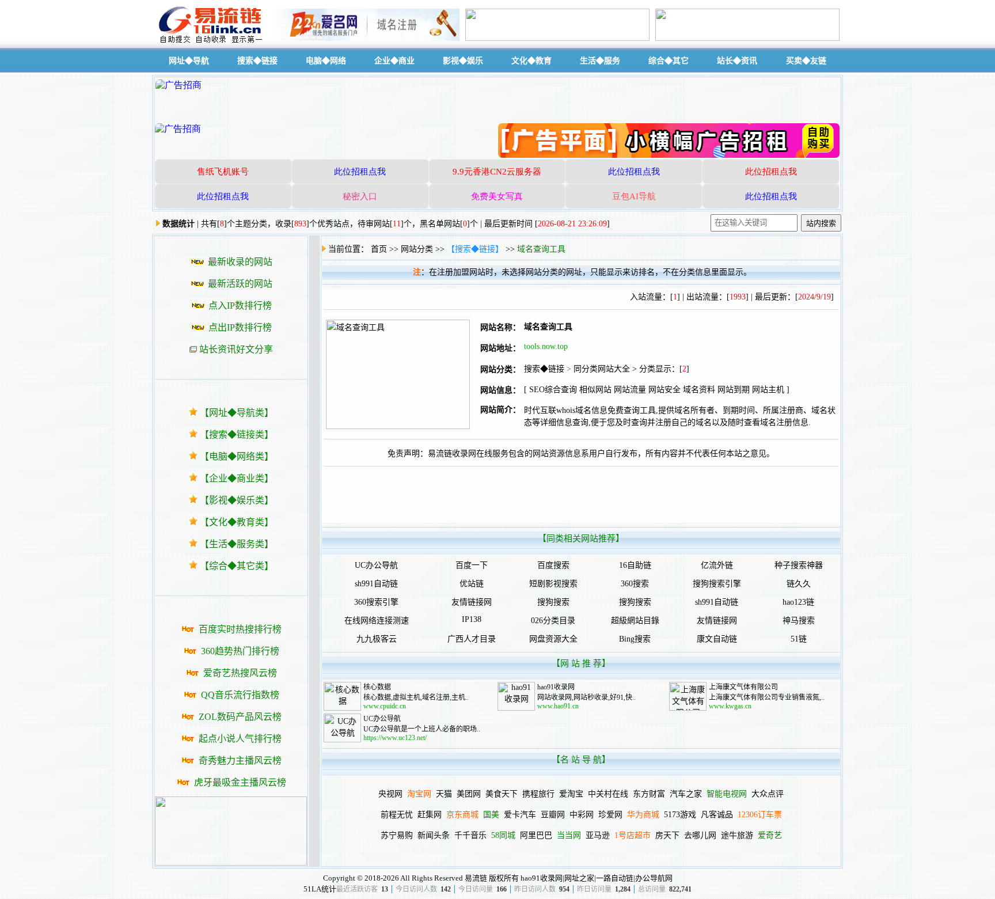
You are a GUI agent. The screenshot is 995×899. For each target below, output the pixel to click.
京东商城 (462, 814)
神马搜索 (799, 620)
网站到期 (733, 389)
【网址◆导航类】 (237, 413)
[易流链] (212, 42)
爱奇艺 (770, 835)
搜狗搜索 (553, 602)
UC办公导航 (376, 565)
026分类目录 (553, 620)
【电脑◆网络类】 (237, 456)
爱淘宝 (571, 794)
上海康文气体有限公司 (743, 687)
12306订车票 (760, 814)
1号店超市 (632, 835)
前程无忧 (397, 814)
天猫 (444, 794)
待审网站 (374, 223)
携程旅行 (538, 794)
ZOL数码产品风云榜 (240, 717)
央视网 (390, 794)
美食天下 (501, 794)
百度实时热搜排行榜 (240, 629)
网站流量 (630, 389)
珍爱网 (610, 814)
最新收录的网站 (240, 262)
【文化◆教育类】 (237, 522)
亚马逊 (598, 835)
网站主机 (768, 389)
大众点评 (767, 794)
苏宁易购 (397, 835)
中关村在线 (608, 794)
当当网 (569, 835)
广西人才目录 (471, 639)
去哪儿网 (700, 835)
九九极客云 (376, 639)
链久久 (799, 583)
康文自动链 (717, 639)
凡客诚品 (717, 814)
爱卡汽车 (520, 814)
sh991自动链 (376, 583)
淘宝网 (419, 794)
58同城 (503, 835)
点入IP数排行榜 (240, 305)
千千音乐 (470, 835)
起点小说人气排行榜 (240, 739)
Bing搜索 (635, 639)
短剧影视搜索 (553, 583)
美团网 (469, 794)
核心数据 (377, 687)
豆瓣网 (553, 814)
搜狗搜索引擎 (717, 583)
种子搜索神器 (798, 565)
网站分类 (417, 249)
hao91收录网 (556, 687)
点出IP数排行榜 (240, 327)
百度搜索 (553, 565)
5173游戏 (680, 814)
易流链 (476, 878)
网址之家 (579, 878)
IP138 (471, 619)
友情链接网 (471, 602)
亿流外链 (717, 565)
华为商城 (643, 814)
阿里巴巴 (536, 835)
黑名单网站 (440, 223)
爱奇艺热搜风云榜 (240, 673)
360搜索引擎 (376, 602)
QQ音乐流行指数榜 (240, 695)
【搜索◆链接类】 (237, 434)
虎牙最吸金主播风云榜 (240, 782)
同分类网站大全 (602, 369)
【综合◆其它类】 (237, 566)
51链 (799, 639)
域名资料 (699, 389)
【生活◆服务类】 (237, 544)
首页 (379, 249)
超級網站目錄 (635, 620)
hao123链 (798, 602)
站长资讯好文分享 (236, 349)
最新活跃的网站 (240, 284)
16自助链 (635, 565)
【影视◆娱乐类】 (237, 500)
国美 (491, 814)
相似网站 (595, 389)
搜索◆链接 (544, 369)
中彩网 (581, 814)
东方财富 (649, 794)
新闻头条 (433, 835)
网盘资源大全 (553, 639)
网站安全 (664, 389)
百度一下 (471, 565)
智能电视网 (727, 794)
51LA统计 (319, 889)
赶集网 (429, 814)
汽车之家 (686, 794)
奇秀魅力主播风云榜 (240, 760)
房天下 (667, 835)
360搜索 (635, 583)
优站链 (471, 583)
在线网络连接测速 (376, 620)
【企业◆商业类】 (237, 478)
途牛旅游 (737, 835)
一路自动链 (614, 878)
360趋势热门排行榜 (240, 651)
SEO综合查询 (553, 389)
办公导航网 (654, 878)
